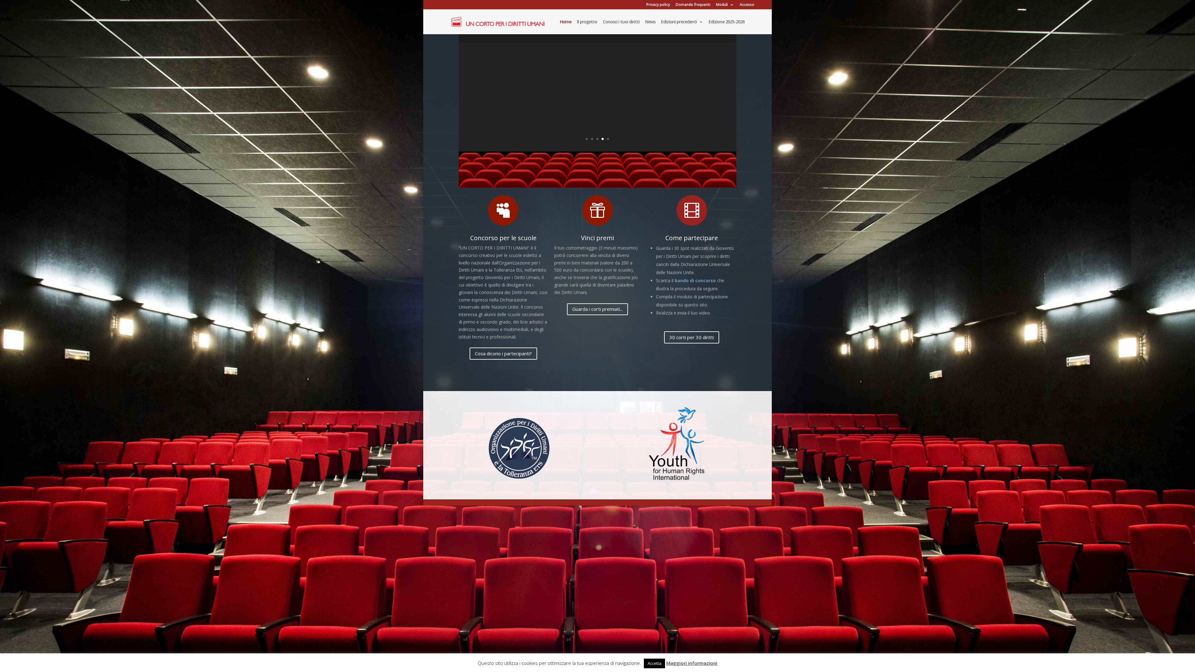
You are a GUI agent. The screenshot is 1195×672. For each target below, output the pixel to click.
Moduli (722, 5)
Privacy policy (658, 5)
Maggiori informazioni (691, 663)
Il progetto (587, 22)
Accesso (747, 5)
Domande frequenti (693, 5)
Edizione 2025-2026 (726, 22)
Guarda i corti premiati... (597, 309)
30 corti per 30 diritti (691, 337)
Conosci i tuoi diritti (621, 22)
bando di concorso (695, 280)
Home (565, 22)
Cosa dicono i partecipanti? (503, 353)
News (650, 22)
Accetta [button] (654, 663)
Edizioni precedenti (679, 22)
